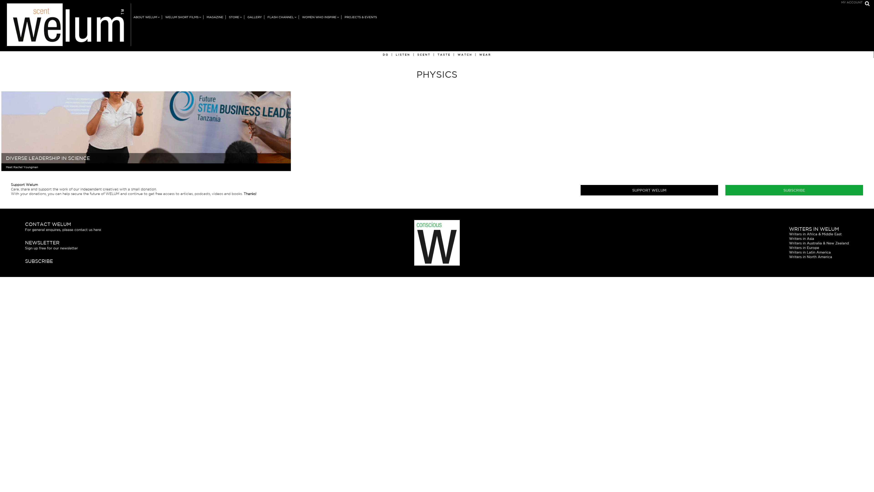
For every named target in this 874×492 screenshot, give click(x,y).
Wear (485, 54)
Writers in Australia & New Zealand (819, 243)
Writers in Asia (801, 239)
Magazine (215, 17)
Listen (403, 54)
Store (234, 17)
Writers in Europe (804, 248)
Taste (444, 54)
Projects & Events (361, 17)
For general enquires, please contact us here (63, 230)
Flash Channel (280, 17)
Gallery (254, 17)
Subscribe (794, 190)
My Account (851, 2)
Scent (424, 54)
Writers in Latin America (810, 252)
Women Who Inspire (319, 17)
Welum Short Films (181, 17)
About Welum (145, 17)
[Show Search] (866, 4)
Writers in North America (810, 257)
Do (386, 54)
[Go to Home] (65, 27)
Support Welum (649, 190)
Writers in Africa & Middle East (815, 234)
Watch (465, 54)
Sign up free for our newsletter (51, 248)
